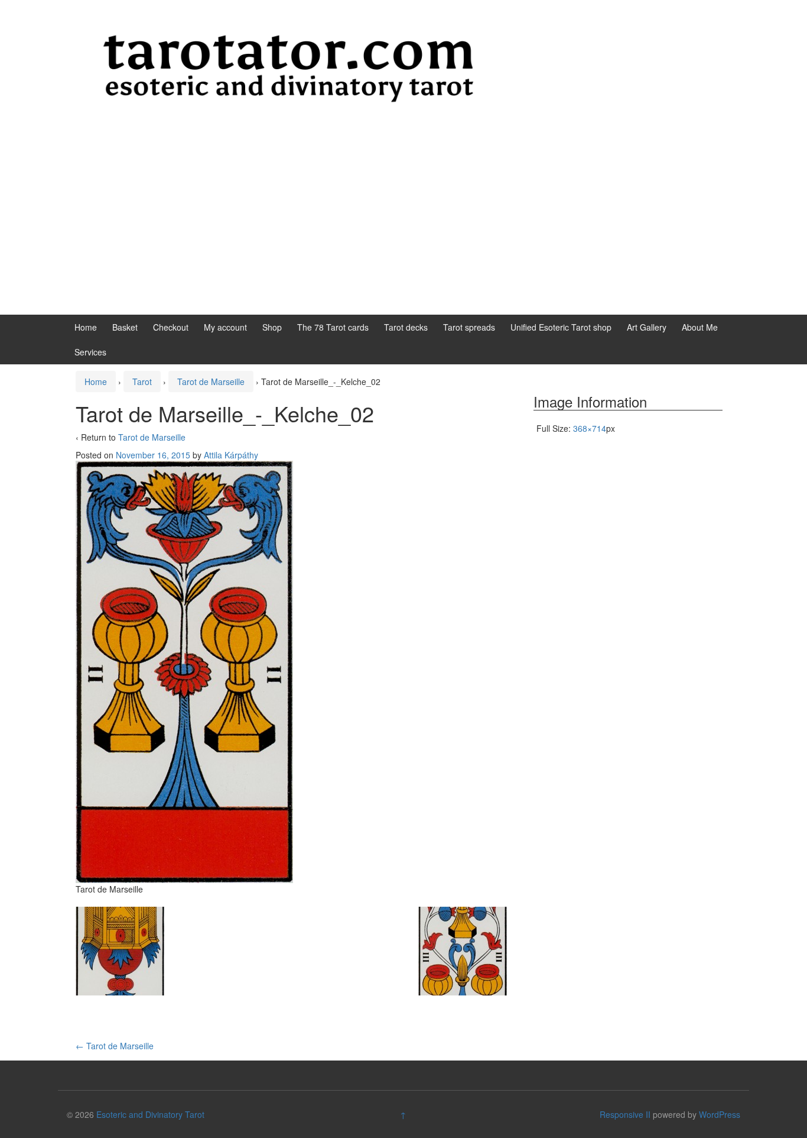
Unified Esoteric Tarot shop (560, 327)
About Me (700, 327)
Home (85, 327)
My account (225, 327)
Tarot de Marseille (211, 381)
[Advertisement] (403, 226)
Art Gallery (646, 327)
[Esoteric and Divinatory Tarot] (288, 67)
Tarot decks (406, 327)
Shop (272, 327)
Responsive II (625, 1114)
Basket (125, 327)
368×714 (589, 428)
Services (90, 352)
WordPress (719, 1114)
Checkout (170, 327)
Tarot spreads (469, 327)
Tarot (142, 381)
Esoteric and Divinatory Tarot (150, 1114)
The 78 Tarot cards (333, 327)
